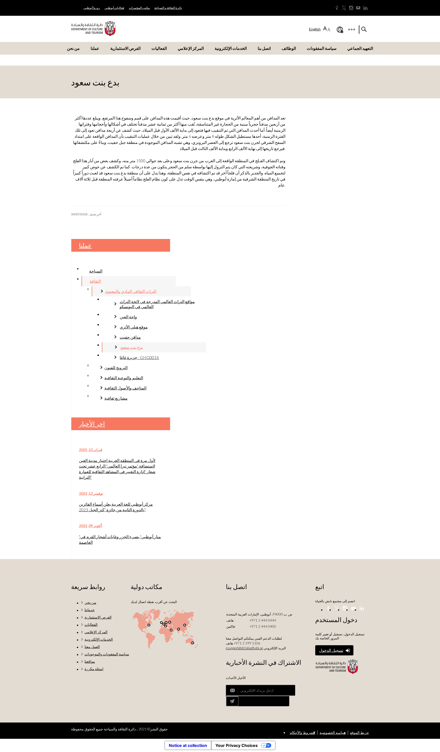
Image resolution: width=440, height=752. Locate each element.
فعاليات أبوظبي (114, 8)
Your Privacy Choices (236, 745)
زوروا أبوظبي (92, 8)
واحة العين (128, 316)
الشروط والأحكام (302, 732)
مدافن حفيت (130, 337)
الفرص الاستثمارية (125, 48)
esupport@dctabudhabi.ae (244, 648)
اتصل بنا (264, 48)
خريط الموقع (359, 732)
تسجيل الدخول (331, 650)
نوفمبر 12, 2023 (91, 493)
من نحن (73, 48)
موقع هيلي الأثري (134, 326)
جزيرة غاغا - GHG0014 (139, 357)
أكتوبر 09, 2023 (90, 525)
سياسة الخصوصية (333, 732)
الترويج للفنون (116, 367)
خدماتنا (90, 610)
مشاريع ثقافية (116, 398)
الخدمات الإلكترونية (231, 48)
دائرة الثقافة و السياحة (168, 8)
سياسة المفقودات (321, 48)
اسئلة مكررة (94, 669)
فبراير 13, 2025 (90, 449)
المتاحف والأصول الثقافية (125, 387)
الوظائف (289, 48)
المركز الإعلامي (191, 48)
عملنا (95, 48)
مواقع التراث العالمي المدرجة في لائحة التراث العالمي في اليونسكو (157, 304)
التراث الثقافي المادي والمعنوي (130, 291)
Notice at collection (188, 745)
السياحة (95, 270)
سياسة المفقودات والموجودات (107, 654)
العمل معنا (92, 646)
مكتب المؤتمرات (139, 8)
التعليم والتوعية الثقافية (123, 377)
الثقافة (95, 281)
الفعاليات (159, 48)
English (315, 29)
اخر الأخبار (92, 423)
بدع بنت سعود (131, 347)
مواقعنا (90, 661)
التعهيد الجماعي (360, 48)
